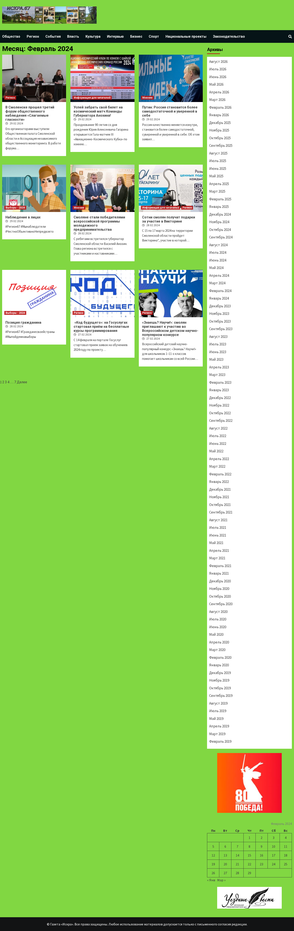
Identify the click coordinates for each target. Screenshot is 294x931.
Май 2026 (216, 84)
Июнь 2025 (217, 168)
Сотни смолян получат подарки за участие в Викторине (168, 219)
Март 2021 (217, 558)
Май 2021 (216, 542)
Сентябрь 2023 (220, 328)
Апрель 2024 (219, 275)
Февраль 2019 (220, 741)
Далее (22, 382)
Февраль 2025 (220, 199)
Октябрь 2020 (220, 596)
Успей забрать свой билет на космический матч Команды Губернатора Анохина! (98, 111)
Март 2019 (217, 734)
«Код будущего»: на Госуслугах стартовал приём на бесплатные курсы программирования (101, 326)
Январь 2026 (219, 115)
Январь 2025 (219, 206)
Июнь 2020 (217, 627)
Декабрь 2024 (220, 214)
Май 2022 (216, 451)
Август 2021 (218, 520)
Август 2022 (218, 428)
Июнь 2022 (217, 443)
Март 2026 (217, 99)
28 (237, 873)
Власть (73, 36)
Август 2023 (218, 336)
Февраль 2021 (220, 565)
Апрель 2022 (219, 458)
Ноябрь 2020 (219, 588)
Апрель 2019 (219, 726)
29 (249, 873)
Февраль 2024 (220, 290)
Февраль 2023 (220, 382)
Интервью (115, 36)
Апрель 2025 (219, 183)
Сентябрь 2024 (220, 237)
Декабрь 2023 (220, 306)
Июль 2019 (217, 710)
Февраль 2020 (220, 657)
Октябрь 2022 (220, 413)
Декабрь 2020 (220, 581)
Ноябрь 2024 (219, 222)
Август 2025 (218, 153)
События (53, 36)
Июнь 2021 (217, 535)
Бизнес (136, 36)
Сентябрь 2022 (220, 420)
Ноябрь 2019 (219, 680)
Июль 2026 (217, 69)
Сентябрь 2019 (220, 695)
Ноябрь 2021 (219, 497)
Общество (11, 36)
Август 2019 (218, 703)
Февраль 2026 (220, 107)
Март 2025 (217, 191)
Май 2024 (216, 267)
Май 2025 (216, 176)
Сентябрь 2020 (220, 604)
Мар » (221, 880)
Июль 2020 (217, 619)
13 (225, 855)
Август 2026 (218, 61)
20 (225, 864)
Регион (33, 36)
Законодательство (229, 36)
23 (261, 864)
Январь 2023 (219, 390)
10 (273, 846)
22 (249, 864)
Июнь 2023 (217, 352)
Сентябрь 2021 (220, 512)
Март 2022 (217, 466)
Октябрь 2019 (220, 688)
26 (213, 873)
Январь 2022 (219, 481)
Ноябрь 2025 (219, 130)
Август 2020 (218, 611)
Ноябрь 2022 (219, 405)
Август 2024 (218, 245)
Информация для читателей (92, 97)
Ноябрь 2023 (219, 313)
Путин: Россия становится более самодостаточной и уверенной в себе (170, 111)
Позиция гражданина (23, 322)
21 (237, 864)
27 (225, 873)
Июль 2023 (217, 344)
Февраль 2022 (220, 474)
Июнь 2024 (217, 260)
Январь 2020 (219, 665)
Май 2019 (216, 718)
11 (285, 846)
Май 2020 (216, 634)
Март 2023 (217, 374)
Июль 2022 (217, 435)
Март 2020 (217, 649)
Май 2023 (216, 359)
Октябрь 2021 (220, 504)
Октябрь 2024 (220, 229)
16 (261, 855)
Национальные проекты (186, 36)
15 (249, 855)
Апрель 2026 (219, 92)
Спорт (154, 36)
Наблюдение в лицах (22, 217)
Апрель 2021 (219, 550)
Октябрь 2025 (220, 138)
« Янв (211, 880)
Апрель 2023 (219, 367)
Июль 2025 (217, 160)
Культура (93, 36)
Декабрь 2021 (220, 489)
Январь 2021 (219, 573)
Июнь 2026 (217, 76)
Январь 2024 (219, 298)
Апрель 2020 (219, 642)
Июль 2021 (217, 527)
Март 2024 (217, 283)
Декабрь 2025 (220, 122)
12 (213, 855)
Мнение (147, 97)
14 (237, 855)
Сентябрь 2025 (220, 145)
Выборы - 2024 (15, 207)
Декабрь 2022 (220, 397)
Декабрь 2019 (220, 672)
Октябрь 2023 (220, 321)
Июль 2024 (217, 252)
